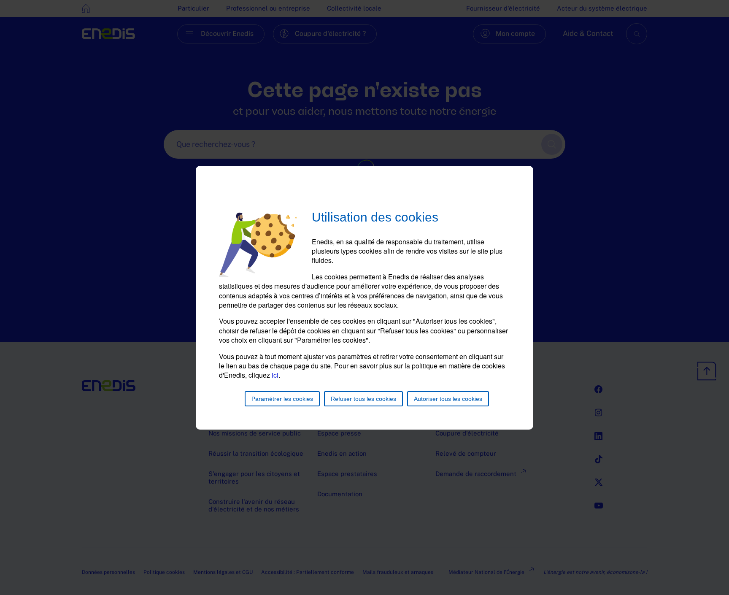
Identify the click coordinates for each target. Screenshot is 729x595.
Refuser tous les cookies (363, 398)
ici (275, 375)
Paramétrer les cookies (282, 398)
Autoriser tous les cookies (448, 398)
